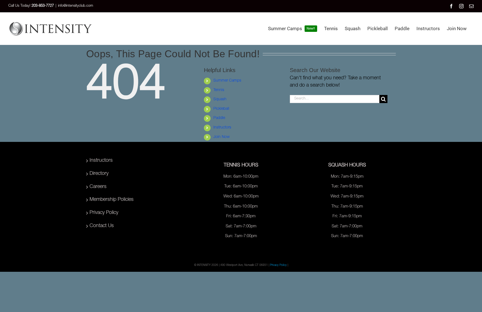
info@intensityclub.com (75, 6)
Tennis (218, 90)
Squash (219, 99)
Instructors (222, 128)
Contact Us (102, 225)
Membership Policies (112, 199)
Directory (99, 173)
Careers (98, 186)
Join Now (221, 137)
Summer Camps (227, 81)
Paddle (219, 118)
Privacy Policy (104, 212)
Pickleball (221, 109)
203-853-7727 (43, 6)
